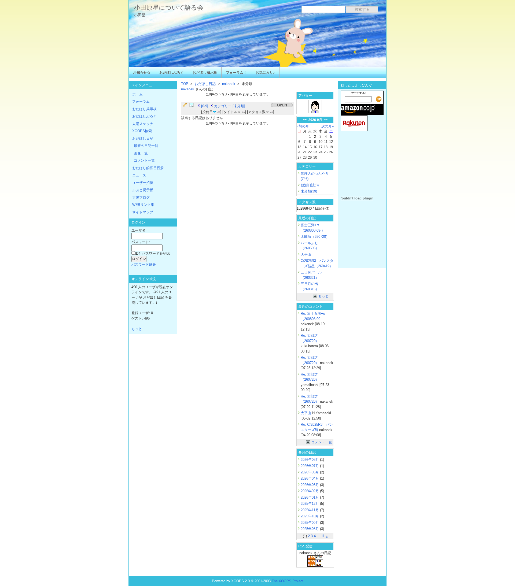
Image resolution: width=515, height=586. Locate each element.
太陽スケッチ (142, 124)
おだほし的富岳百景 (148, 168)
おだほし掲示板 (205, 73)
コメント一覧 (321, 442)
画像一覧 (141, 153)
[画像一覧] (192, 105)
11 (323, 536)
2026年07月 (310, 466)
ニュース (139, 175)
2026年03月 (310, 485)
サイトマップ (142, 212)
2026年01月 (310, 497)
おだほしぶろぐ (171, 73)
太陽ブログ (141, 197)
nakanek (228, 84)
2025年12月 (310, 504)
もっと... (325, 296)
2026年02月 (310, 491)
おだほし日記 (205, 84)
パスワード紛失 (143, 264)
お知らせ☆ (141, 73)
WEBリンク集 (143, 205)
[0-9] (204, 106)
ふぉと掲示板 (142, 190)
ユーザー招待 (142, 183)
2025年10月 (310, 516)
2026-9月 (315, 120)
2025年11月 (310, 510)
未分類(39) (309, 191)
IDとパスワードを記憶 (152, 253)
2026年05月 (310, 472)
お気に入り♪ (265, 73)
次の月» (327, 126)
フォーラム (141, 101)
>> (326, 120)
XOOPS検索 (142, 131)
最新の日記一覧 (146, 146)
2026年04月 (310, 478)
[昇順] (218, 111)
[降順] (239, 111)
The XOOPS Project (287, 581)
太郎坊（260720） (315, 237)
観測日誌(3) (310, 185)
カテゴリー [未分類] (229, 106)
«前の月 (303, 126)
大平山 (306, 255)
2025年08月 (310, 529)
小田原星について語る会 (168, 7)
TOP (184, 84)
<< (305, 120)
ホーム (137, 94)
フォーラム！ (236, 73)
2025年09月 (310, 523)
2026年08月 (310, 460)
